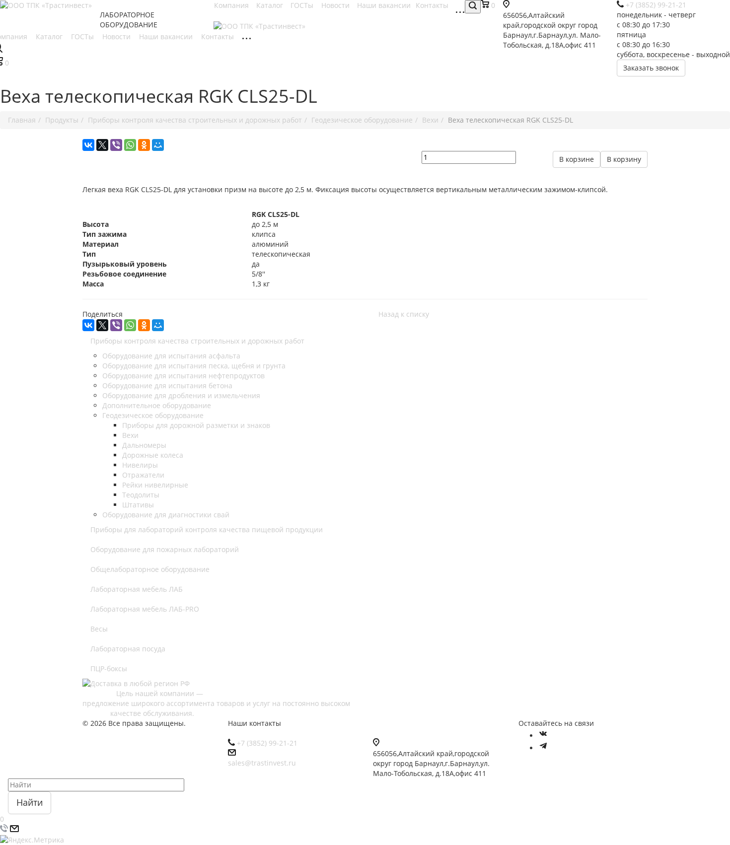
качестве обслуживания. (138, 713)
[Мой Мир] (158, 145)
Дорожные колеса (152, 455)
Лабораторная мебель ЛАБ (136, 589)
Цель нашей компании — (158, 693)
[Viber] (116, 145)
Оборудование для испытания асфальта (171, 355)
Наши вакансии (167, 36)
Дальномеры (144, 445)
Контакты (218, 36)
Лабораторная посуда (127, 648)
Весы (99, 629)
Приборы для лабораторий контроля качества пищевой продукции (206, 529)
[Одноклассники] (144, 145)
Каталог (50, 36)
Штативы (138, 504)
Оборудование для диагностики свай (165, 514)
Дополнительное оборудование (156, 405)
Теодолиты (140, 494)
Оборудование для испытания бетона (167, 385)
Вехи (130, 435)
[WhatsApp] (130, 145)
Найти (29, 802)
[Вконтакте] (543, 735)
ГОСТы (83, 36)
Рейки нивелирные (155, 485)
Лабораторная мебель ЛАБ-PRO (144, 609)
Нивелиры (140, 465)
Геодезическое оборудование (153, 415)
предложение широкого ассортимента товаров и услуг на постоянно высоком (225, 703)
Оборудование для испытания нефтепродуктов (183, 375)
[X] (102, 145)
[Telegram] (543, 748)
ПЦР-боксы (108, 668)
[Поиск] (473, 6)
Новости (117, 36)
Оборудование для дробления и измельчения (181, 395)
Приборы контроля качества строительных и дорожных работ (197, 341)
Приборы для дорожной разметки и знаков (196, 425)
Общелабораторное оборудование (150, 569)
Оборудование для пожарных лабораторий (164, 549)
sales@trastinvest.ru (262, 763)
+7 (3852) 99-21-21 (267, 743)
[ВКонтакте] (88, 145)
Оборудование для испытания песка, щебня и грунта (194, 365)
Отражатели (143, 475)
